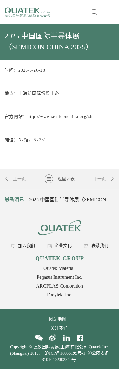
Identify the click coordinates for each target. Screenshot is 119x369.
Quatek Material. (59, 268)
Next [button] (109, 199)
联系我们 (99, 245)
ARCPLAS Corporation (59, 285)
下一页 (100, 179)
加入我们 (26, 245)
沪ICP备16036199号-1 (65, 353)
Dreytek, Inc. (59, 294)
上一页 (19, 179)
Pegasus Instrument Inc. (59, 277)
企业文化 (62, 245)
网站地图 (59, 319)
